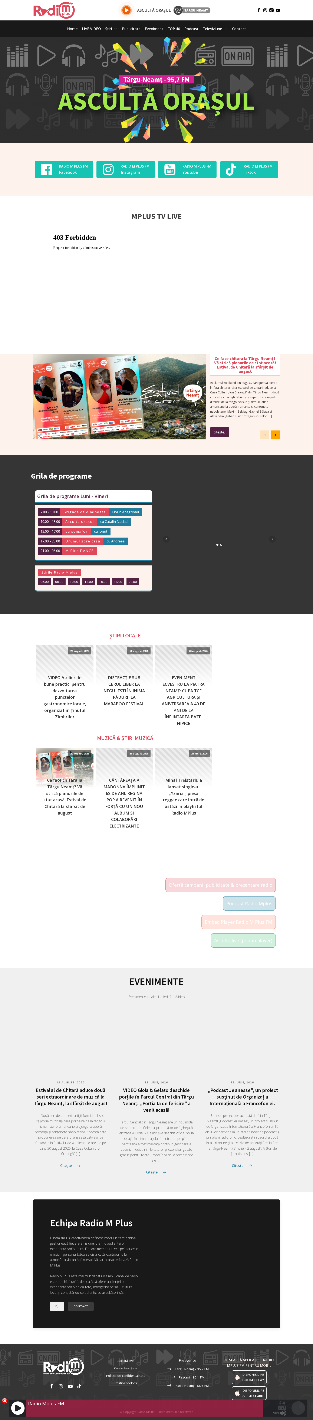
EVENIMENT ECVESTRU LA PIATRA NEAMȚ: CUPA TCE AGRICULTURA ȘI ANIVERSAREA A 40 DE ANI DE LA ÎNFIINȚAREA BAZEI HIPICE (183, 700)
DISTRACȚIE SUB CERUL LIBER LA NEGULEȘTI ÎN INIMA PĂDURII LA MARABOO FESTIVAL (124, 691)
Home (72, 28)
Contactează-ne (125, 1368)
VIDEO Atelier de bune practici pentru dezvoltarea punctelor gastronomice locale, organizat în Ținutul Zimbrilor (64, 697)
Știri (108, 28)
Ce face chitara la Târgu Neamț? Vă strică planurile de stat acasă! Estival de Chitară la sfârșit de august (64, 796)
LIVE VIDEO (91, 28)
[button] (275, 434)
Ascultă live (126, 1360)
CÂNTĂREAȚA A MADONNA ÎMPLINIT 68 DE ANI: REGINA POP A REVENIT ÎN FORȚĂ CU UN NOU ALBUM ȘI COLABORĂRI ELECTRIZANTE (124, 803)
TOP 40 (174, 28)
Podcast (191, 28)
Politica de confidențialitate (125, 1375)
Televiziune (212, 28)
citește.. (219, 432)
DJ (57, 1306)
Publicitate (131, 28)
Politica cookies (126, 1383)
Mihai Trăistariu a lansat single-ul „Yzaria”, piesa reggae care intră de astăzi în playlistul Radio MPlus (183, 796)
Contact (239, 28)
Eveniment (154, 28)
